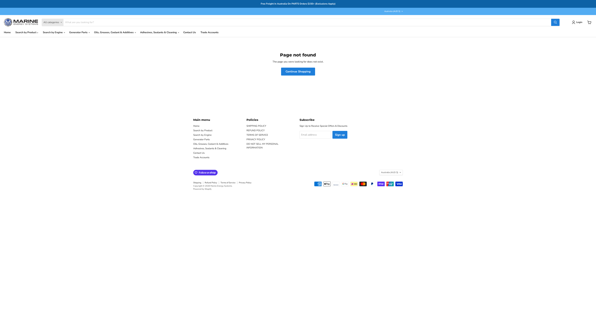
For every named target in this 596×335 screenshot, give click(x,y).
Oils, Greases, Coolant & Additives (114, 32)
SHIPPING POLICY (256, 125)
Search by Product (26, 32)
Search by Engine (53, 32)
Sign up (340, 135)
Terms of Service (228, 182)
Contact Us (189, 32)
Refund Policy (211, 182)
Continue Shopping (298, 71)
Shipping (197, 182)
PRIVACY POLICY (255, 139)
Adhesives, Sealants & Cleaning (158, 32)
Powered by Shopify (202, 189)
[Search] (555, 22)
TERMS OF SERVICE (257, 134)
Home (7, 32)
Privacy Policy (245, 182)
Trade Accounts (210, 32)
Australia (392, 11)
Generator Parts (78, 32)
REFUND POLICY (255, 130)
